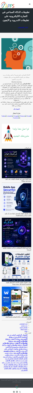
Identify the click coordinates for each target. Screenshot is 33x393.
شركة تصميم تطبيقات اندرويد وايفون (15, 367)
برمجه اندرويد (8, 357)
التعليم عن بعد (11, 335)
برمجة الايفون (16, 339)
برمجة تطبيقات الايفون (17, 342)
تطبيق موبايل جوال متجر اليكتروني (14, 362)
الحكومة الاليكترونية (20, 337)
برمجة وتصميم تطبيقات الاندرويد (15, 352)
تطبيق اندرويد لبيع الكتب (21, 360)
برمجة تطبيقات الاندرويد (16, 340)
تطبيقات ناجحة (23, 327)
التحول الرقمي (21, 335)
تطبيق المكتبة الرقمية (20, 358)
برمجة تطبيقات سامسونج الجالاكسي (16, 347)
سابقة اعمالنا (24, 329)
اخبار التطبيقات (23, 27)
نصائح (25, 331)
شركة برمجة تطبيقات (15, 364)
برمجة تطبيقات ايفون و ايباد (12, 345)
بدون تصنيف (24, 325)
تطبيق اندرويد (9, 358)
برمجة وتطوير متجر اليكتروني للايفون (16, 356)
